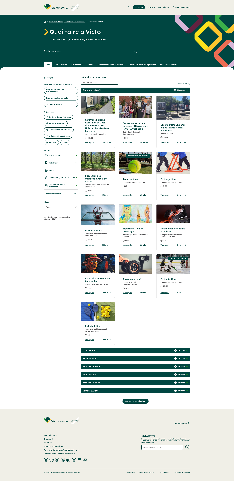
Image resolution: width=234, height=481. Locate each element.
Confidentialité (164, 472)
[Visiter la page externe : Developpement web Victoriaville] (85, 460)
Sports (90, 65)
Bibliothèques (77, 65)
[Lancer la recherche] (135, 51)
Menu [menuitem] (140, 7)
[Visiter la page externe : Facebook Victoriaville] (46, 460)
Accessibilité (130, 472)
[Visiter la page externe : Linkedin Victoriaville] (68, 460)
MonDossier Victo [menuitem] (182, 7)
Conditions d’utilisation (182, 472)
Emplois (47, 439)
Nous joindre (49, 435)
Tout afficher (182, 83)
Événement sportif (168, 65)
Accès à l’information (146, 472)
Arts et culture (60, 65)
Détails (105, 142)
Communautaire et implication (142, 65)
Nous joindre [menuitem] (163, 7)
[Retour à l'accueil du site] (45, 22)
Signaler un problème (53, 446)
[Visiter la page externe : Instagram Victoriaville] (63, 460)
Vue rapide (89, 142)
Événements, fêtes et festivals (111, 65)
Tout (48, 65)
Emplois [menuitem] (151, 7)
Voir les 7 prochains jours (135, 401)
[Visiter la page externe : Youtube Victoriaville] (74, 460)
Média (46, 443)
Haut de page (181, 424)
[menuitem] (61, 7)
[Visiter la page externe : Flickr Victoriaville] (80, 460)
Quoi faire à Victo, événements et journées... (67, 22)
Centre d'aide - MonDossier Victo (58, 454)
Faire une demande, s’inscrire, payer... (60, 450)
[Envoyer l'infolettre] (187, 447)
